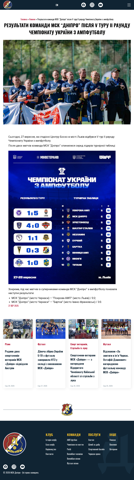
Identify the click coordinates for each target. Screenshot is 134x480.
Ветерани (113, 449)
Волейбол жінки (73, 458)
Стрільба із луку (78, 348)
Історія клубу (51, 439)
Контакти (49, 454)
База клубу (50, 444)
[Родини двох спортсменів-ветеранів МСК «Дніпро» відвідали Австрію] (18, 329)
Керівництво (51, 449)
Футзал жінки (72, 463)
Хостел (91, 439)
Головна (24, 19)
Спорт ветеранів (78, 344)
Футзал (41, 344)
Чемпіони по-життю (75, 444)
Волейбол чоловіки (75, 454)
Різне (7, 344)
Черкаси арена (94, 454)
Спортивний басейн (96, 449)
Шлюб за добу (94, 444)
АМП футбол (72, 439)
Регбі (69, 449)
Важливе (113, 444)
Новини (32, 19)
